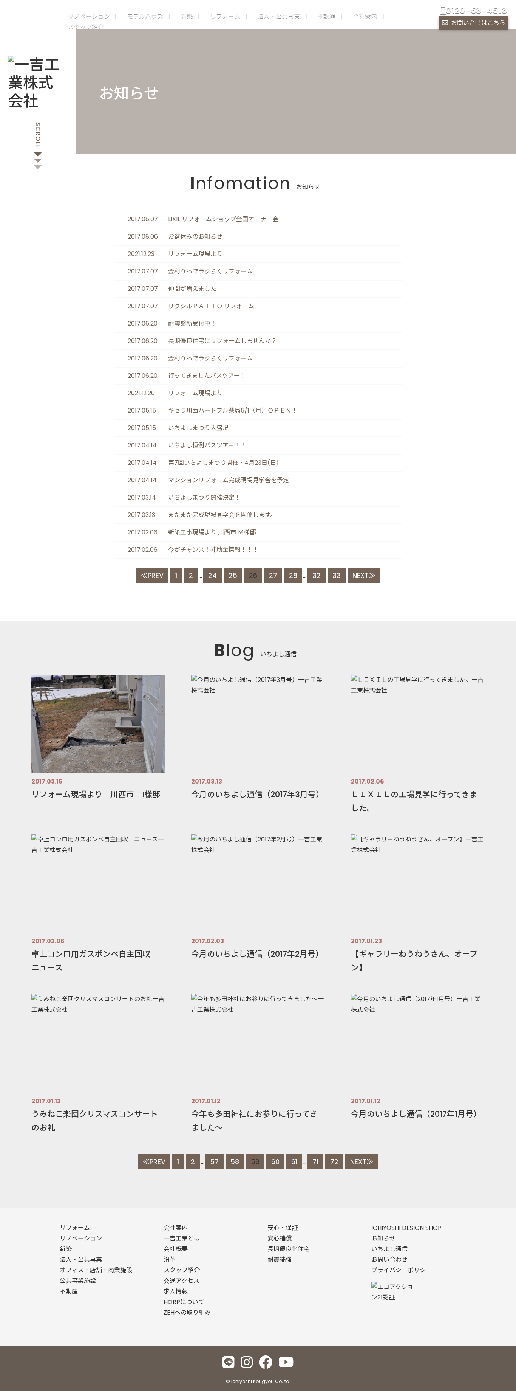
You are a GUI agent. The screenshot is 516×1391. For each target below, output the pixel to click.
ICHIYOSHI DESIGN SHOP (406, 1227)
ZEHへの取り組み (187, 1312)
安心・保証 (282, 1227)
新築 (187, 16)
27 (273, 575)
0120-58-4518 (476, 10)
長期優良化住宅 (288, 1249)
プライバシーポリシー (401, 1270)
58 (234, 1161)
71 (315, 1161)
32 (316, 575)
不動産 (326, 16)
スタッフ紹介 (86, 26)
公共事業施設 (78, 1280)
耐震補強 (279, 1259)
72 (334, 1161)
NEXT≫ (363, 575)
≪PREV (152, 575)
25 (233, 575)
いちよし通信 (389, 1249)
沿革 (170, 1259)
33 (336, 575)
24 (212, 575)
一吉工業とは (182, 1238)
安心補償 (279, 1238)
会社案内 (365, 16)
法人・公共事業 (279, 16)
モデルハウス (145, 16)
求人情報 (176, 1291)
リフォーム (225, 16)
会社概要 (176, 1249)
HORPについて (184, 1302)
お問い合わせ (389, 1259)
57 (214, 1161)
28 (293, 575)
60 (275, 1161)
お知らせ (383, 1238)
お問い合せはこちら (478, 23)
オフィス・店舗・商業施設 (96, 1270)
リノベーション (89, 16)
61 (294, 1161)
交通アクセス (181, 1280)
